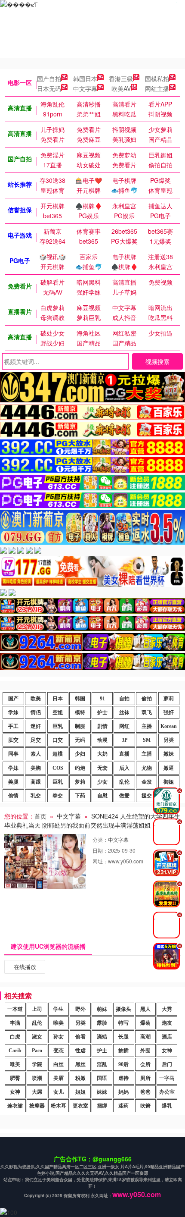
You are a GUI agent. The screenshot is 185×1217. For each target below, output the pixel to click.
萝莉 (168, 699)
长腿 (123, 1037)
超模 (57, 754)
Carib (15, 1051)
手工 (13, 726)
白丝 (58, 1064)
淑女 (37, 1037)
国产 (13, 699)
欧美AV (121, 88)
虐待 (123, 1078)
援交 (147, 796)
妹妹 (102, 1092)
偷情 (13, 796)
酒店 (167, 1037)
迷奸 (36, 726)
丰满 (15, 1023)
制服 (80, 726)
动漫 (102, 740)
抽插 (123, 1051)
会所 (145, 1064)
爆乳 (167, 1106)
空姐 (57, 712)
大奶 (102, 754)
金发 (147, 782)
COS (57, 768)
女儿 (58, 1092)
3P (124, 740)
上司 (37, 1009)
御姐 (168, 782)
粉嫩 (80, 1078)
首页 (40, 816)
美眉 (58, 1078)
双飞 (147, 712)
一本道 (15, 1009)
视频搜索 (157, 361)
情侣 (36, 712)
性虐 (80, 1051)
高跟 (36, 782)
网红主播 (157, 88)
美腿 (13, 782)
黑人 (145, 1009)
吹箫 (145, 1106)
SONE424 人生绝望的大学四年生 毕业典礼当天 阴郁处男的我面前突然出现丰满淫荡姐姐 (92, 820)
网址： (100, 861)
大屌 (37, 1092)
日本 (57, 699)
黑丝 (80, 1064)
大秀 (167, 1009)
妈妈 (123, 1092)
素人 (36, 754)
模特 (80, 712)
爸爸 (145, 1092)
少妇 (80, 754)
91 (102, 699)
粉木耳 (58, 1106)
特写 (123, 1023)
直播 (124, 754)
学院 (37, 1064)
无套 (102, 768)
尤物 (147, 768)
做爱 (124, 796)
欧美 (36, 699)
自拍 (124, 699)
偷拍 (147, 699)
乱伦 (124, 782)
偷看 (80, 1037)
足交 (36, 740)
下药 (80, 796)
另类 (168, 740)
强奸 (168, 712)
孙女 (58, 1037)
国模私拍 (157, 78)
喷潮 (37, 1078)
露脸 (102, 1023)
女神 (167, 1051)
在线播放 (25, 967)
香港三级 (121, 78)
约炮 (80, 768)
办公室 (167, 1092)
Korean (168, 726)
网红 (124, 726)
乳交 (36, 796)
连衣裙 (15, 1106)
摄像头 (123, 1009)
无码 (80, 740)
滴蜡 (102, 1037)
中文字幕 (85, 88)
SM (147, 740)
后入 (124, 768)
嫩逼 (168, 768)
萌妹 (102, 1009)
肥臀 (15, 1078)
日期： (100, 850)
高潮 (145, 1037)
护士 (102, 712)
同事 (13, 754)
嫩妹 (168, 754)
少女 (102, 782)
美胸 (36, 768)
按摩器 (37, 1106)
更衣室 (80, 1106)
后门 (167, 1064)
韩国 (80, 699)
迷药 (123, 1106)
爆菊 (145, 1023)
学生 (58, 1009)
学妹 (13, 712)
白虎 (15, 1037)
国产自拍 (49, 78)
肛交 (13, 740)
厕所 (145, 1078)
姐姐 (80, 1092)
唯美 (58, 1023)
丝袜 (124, 712)
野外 (80, 1009)
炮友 (167, 1023)
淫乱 (102, 1064)
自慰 (102, 796)
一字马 (167, 1078)
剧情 (102, 726)
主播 (147, 726)
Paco (37, 1051)
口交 (57, 740)
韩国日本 (85, 78)
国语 (102, 1078)
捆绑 (102, 1106)
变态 (58, 1051)
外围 (145, 1051)
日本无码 (49, 88)
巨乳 (57, 726)
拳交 (57, 796)
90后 (123, 1064)
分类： (100, 839)
